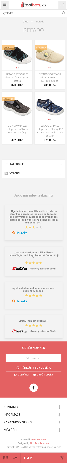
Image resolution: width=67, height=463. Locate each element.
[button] (16, 67)
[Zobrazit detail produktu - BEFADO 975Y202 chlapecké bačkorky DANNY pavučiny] (17, 107)
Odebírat (23, 374)
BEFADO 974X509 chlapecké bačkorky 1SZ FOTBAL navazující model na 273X (49, 130)
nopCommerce (39, 439)
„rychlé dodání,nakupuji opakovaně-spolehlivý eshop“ (33, 289)
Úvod (25, 21)
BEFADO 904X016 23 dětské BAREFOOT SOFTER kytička (50, 77)
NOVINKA (8, 47)
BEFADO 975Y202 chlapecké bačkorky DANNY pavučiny (17, 129)
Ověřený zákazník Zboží (42, 268)
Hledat (63, 13)
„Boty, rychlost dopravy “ (33, 321)
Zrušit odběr (45, 374)
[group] (17, 55)
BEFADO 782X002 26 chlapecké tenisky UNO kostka (17, 77)
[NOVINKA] (8, 42)
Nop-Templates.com (40, 443)
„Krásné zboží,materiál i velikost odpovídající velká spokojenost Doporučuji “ (34, 255)
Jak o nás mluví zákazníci (33, 195)
